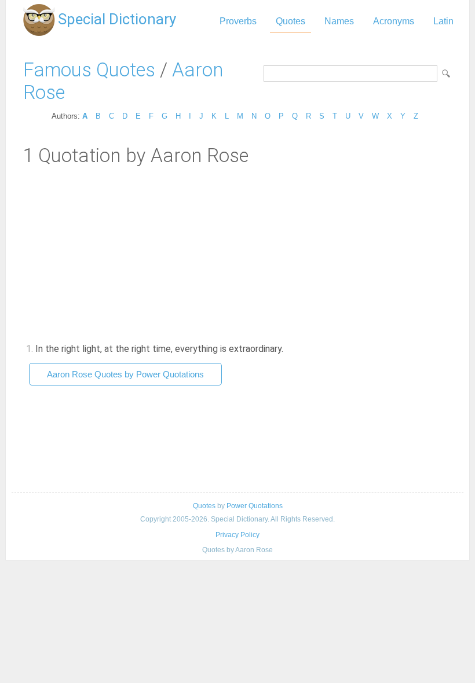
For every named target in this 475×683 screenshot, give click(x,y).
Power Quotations (254, 506)
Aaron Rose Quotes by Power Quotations (125, 374)
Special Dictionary (117, 19)
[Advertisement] (237, 253)
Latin (443, 21)
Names (339, 21)
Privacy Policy (237, 535)
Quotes (290, 21)
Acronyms (393, 21)
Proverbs (238, 21)
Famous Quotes (89, 69)
